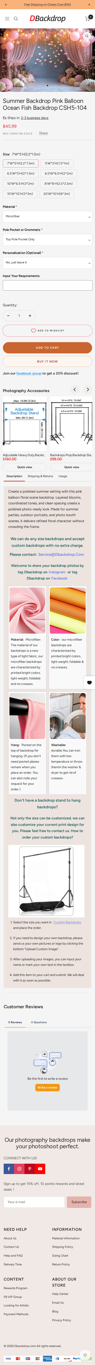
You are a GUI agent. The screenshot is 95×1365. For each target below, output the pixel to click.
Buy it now (47, 361)
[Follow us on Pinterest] (29, 1169)
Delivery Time (13, 1264)
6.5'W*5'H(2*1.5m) (20, 173)
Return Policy (61, 1264)
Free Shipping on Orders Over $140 (47, 4)
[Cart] (87, 18)
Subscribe (79, 1202)
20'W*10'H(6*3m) (57, 194)
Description (14, 476)
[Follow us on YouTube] (40, 1169)
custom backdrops (67, 922)
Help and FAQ (13, 1255)
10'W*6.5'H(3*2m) (20, 184)
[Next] (88, 85)
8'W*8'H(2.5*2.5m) (59, 184)
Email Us (58, 1302)
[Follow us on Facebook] (9, 1169)
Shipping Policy (62, 1247)
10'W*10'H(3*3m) (20, 194)
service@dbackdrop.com (61, 554)
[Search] (16, 19)
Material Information (66, 1238)
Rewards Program (15, 1288)
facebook (59, 578)
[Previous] (7, 85)
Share (43, 133)
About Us (10, 1238)
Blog (55, 1311)
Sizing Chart (60, 1255)
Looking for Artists (16, 1305)
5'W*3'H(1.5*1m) (57, 163)
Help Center (60, 1294)
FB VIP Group (13, 1297)
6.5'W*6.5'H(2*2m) (59, 173)
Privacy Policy (61, 1320)
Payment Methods (16, 1314)
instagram (57, 572)
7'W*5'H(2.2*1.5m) (20, 163)
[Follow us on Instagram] (19, 1169)
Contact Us (11, 1247)
